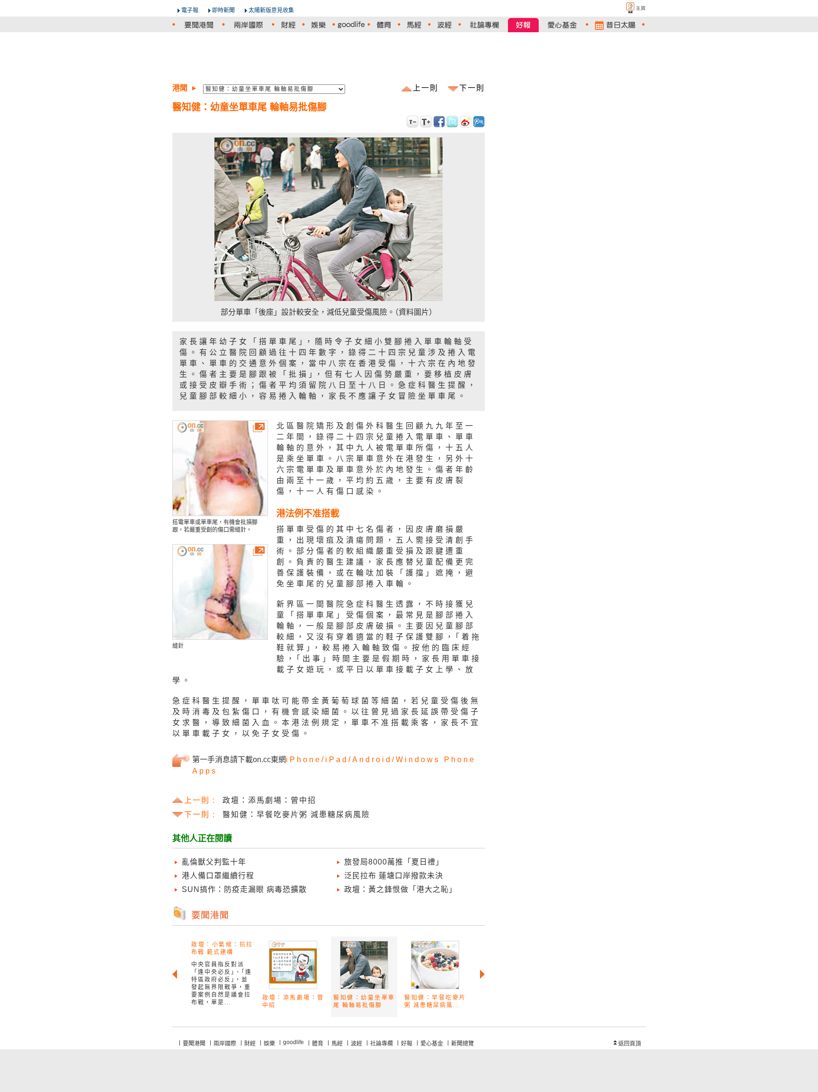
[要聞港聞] (198, 25)
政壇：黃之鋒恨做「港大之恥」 (400, 889)
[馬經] (414, 25)
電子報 (189, 10)
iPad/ (338, 759)
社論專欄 (381, 1043)
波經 (356, 1043)
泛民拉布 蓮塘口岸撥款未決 (393, 876)
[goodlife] (351, 25)
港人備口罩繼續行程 (218, 876)
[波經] (444, 25)
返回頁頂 (629, 1043)
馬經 (337, 1043)
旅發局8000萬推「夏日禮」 (394, 862)
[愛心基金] (562, 25)
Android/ (374, 759)
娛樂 (269, 1043)
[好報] (523, 25)
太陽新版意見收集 (271, 10)
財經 (250, 1043)
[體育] (384, 25)
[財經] (288, 25)
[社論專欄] (484, 25)
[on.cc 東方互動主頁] (628, 7)
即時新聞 (223, 10)
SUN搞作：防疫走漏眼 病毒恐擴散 (244, 889)
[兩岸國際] (248, 25)
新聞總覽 (462, 1043)
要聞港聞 (194, 1043)
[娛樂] (318, 25)
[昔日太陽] (615, 25)
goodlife (293, 1042)
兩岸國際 (224, 1043)
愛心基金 (431, 1043)
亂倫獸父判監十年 (214, 862)
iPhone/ (305, 759)
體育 (317, 1043)
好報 (406, 1043)
